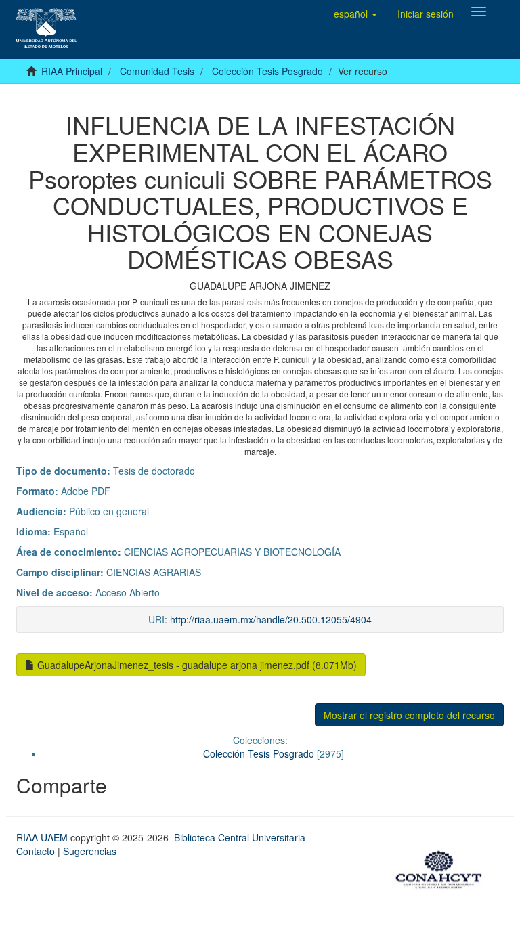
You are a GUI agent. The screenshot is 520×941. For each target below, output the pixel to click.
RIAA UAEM (43, 837)
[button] (355, 13)
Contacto (35, 851)
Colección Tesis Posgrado (267, 71)
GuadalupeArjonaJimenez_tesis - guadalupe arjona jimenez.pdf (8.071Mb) (196, 665)
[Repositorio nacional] (443, 867)
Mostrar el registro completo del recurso (409, 715)
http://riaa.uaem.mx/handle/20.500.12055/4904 (271, 619)
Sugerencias (89, 851)
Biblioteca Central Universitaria (239, 837)
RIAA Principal (71, 71)
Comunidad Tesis (157, 71)
